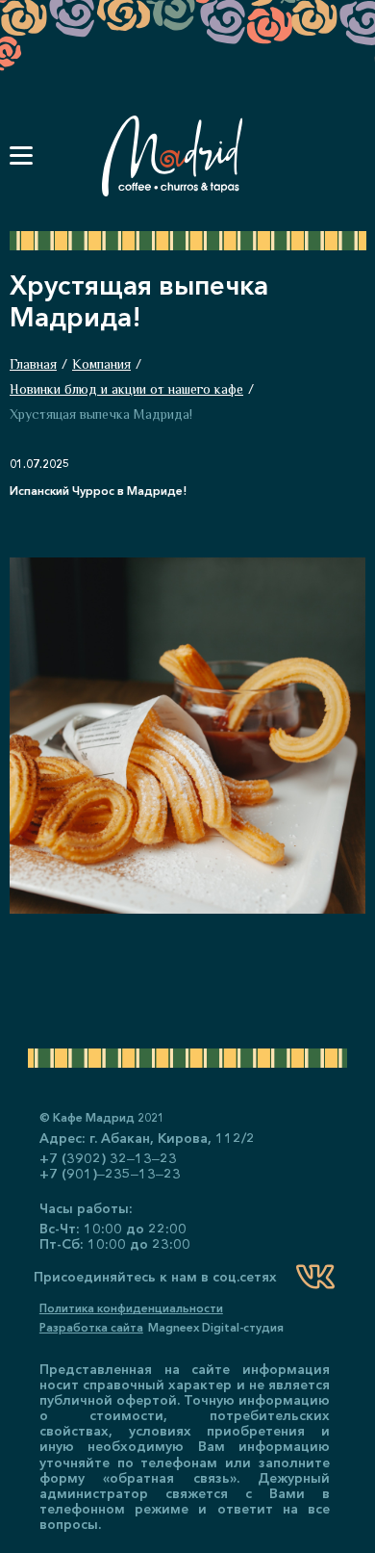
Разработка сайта (91, 1327)
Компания (101, 364)
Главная (33, 364)
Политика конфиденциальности (131, 1308)
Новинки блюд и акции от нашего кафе (126, 389)
